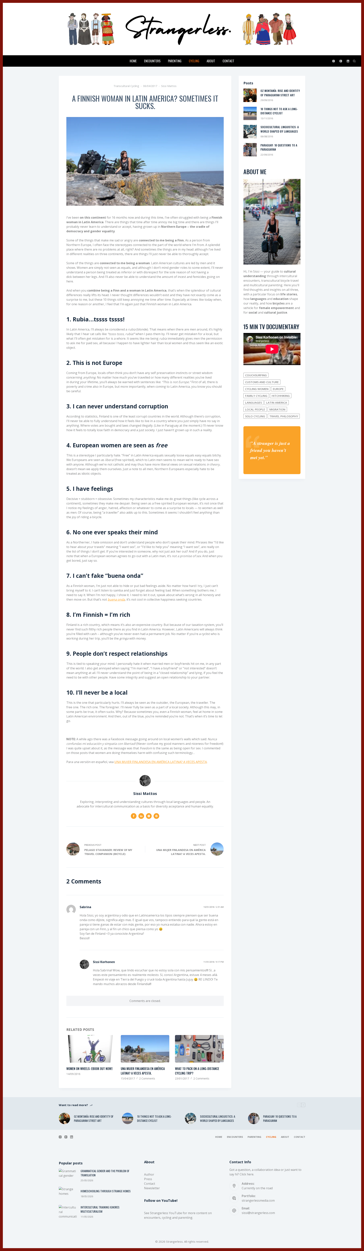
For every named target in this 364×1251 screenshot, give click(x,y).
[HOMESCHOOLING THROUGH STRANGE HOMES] (68, 1193)
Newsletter (152, 1188)
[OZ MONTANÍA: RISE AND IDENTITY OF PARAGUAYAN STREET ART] (250, 95)
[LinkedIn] (348, 61)
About (211, 61)
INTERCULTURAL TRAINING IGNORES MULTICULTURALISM (100, 1209)
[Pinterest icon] (156, 816)
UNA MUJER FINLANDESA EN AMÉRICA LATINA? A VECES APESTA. (143, 1070)
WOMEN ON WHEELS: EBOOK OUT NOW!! (89, 1068)
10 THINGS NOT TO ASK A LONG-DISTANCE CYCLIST (279, 111)
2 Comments (147, 1078)
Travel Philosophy (283, 416)
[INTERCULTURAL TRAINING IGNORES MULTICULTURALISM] (68, 1212)
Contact (228, 61)
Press (148, 1179)
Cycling (194, 61)
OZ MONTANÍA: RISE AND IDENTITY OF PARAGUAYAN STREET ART (280, 93)
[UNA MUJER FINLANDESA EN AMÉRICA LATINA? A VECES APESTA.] (145, 1048)
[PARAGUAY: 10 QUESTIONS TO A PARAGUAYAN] (250, 149)
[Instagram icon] (149, 816)
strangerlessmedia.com (258, 1200)
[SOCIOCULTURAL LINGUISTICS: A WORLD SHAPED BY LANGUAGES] (250, 131)
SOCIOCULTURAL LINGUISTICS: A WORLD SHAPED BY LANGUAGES (279, 129)
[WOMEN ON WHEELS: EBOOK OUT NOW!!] (90, 1048)
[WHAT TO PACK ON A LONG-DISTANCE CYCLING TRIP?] (199, 1048)
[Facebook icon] (133, 816)
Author (149, 1174)
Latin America (276, 402)
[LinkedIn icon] (141, 816)
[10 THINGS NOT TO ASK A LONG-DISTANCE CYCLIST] (250, 113)
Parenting (174, 61)
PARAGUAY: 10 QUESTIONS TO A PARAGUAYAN (280, 1118)
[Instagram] (333, 61)
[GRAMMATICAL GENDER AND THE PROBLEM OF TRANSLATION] (68, 1175)
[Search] (354, 61)
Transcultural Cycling (126, 86)
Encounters (152, 61)
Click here (246, 1174)
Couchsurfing (256, 375)
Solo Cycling (255, 416)
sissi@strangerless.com (258, 1213)
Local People (255, 409)
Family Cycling (256, 396)
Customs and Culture (262, 382)
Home (133, 61)
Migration (277, 409)
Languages (253, 402)
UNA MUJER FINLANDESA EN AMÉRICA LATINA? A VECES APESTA (160, 762)
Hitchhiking (281, 396)
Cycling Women (256, 389)
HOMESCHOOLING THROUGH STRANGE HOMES (106, 1191)
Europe (278, 389)
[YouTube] (341, 61)
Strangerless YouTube (166, 1213)
